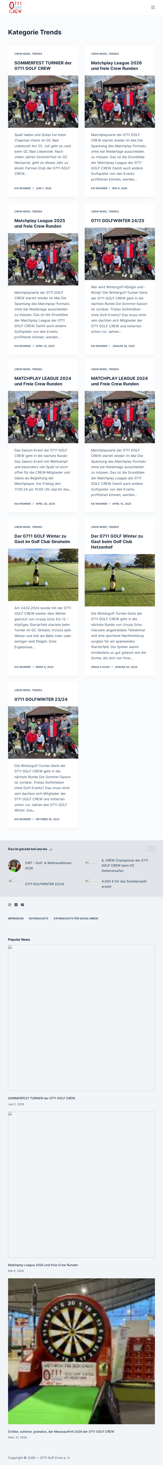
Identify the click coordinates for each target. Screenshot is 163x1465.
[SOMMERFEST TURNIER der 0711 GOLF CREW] (43, 101)
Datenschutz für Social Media (76, 918)
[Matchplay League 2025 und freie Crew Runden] (43, 259)
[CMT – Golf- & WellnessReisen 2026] (14, 865)
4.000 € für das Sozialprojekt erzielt (124, 884)
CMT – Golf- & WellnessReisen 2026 (48, 865)
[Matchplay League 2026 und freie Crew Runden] (120, 101)
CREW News (22, 53)
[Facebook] (9, 904)
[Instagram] (16, 904)
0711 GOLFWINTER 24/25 (117, 220)
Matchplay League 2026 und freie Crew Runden (43, 1265)
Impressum (16, 918)
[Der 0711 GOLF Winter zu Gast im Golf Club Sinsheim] (43, 575)
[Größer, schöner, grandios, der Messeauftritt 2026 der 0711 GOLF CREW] (81, 1351)
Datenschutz (38, 918)
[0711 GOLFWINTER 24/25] (120, 254)
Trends (37, 53)
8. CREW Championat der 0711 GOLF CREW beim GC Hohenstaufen (125, 865)
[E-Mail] (22, 904)
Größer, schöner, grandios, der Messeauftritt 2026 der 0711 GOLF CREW (61, 1431)
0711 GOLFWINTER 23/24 (41, 699)
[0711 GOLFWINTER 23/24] (43, 732)
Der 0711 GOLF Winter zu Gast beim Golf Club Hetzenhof (117, 542)
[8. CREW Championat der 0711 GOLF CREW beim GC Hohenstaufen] (91, 865)
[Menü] (153, 7)
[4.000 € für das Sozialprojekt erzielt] (91, 884)
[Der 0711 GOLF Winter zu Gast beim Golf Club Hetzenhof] (120, 580)
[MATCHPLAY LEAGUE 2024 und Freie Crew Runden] (43, 417)
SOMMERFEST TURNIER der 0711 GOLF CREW (41, 1098)
